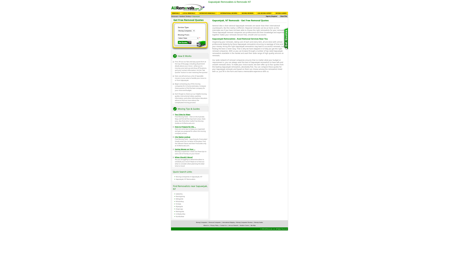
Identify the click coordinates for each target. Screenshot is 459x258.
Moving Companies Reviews (244, 222)
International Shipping (228, 222)
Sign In (268, 16)
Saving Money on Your (185, 149)
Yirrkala (178, 204)
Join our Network (233, 225)
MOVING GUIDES (281, 13)
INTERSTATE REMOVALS (207, 13)
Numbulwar (180, 216)
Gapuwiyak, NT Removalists (185, 179)
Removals (174, 16)
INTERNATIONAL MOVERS (228, 13)
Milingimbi (179, 199)
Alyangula (179, 206)
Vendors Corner (244, 225)
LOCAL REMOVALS (189, 13)
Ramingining (180, 196)
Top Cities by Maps (182, 114)
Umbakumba (180, 214)
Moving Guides (258, 222)
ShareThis (283, 16)
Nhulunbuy (180, 201)
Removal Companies (215, 222)
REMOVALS (175, 13)
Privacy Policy (214, 225)
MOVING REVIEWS (247, 13)
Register (274, 16)
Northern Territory (185, 16)
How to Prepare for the (185, 127)
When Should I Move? (184, 157)
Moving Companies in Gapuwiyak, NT (189, 177)
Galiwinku (179, 194)
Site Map (253, 225)
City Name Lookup (182, 137)
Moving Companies (201, 222)
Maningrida (180, 211)
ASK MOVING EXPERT (265, 13)
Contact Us (223, 225)
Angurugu (179, 209)
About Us (206, 225)
